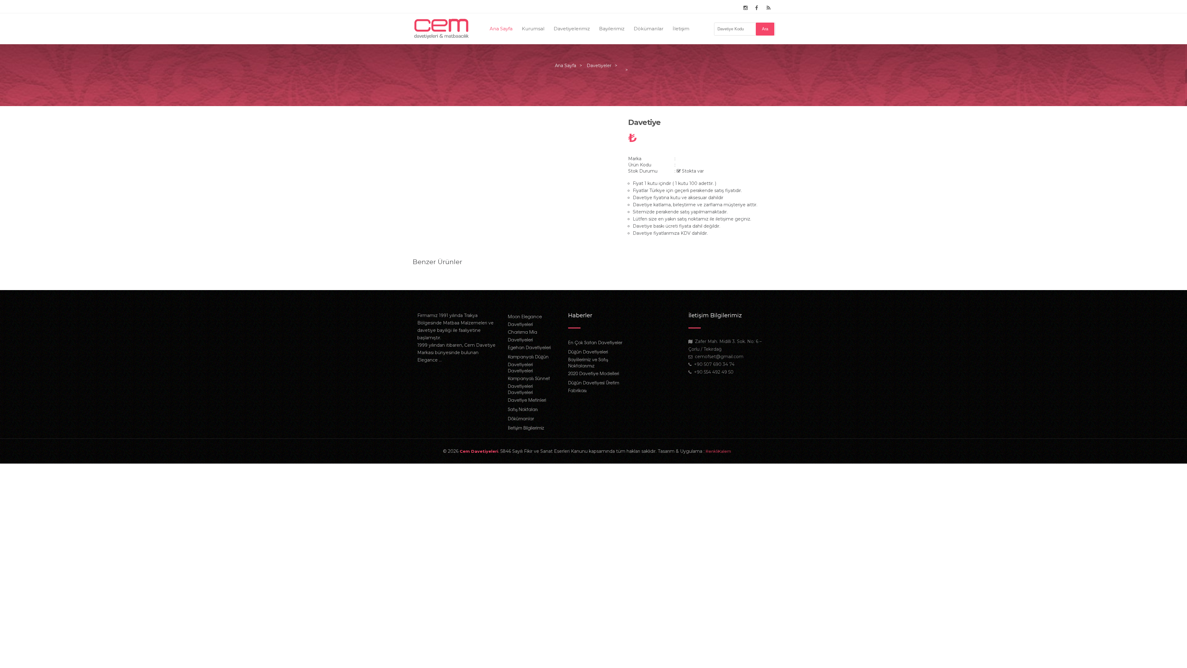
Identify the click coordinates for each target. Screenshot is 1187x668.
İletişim (681, 29)
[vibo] (768, 8)
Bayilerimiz (611, 29)
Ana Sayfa (501, 29)
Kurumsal (533, 29)
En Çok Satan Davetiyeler (595, 342)
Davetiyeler (599, 65)
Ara (765, 29)
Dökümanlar (648, 29)
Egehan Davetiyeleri (529, 347)
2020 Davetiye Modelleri (593, 373)
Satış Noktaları (523, 409)
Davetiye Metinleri (527, 400)
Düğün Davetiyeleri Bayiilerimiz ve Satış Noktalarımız (588, 359)
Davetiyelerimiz (572, 29)
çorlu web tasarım (725, 451)
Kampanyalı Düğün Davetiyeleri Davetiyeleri (528, 363)
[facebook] (756, 8)
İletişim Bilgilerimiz (526, 428)
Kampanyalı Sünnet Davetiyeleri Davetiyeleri (529, 385)
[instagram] (745, 8)
